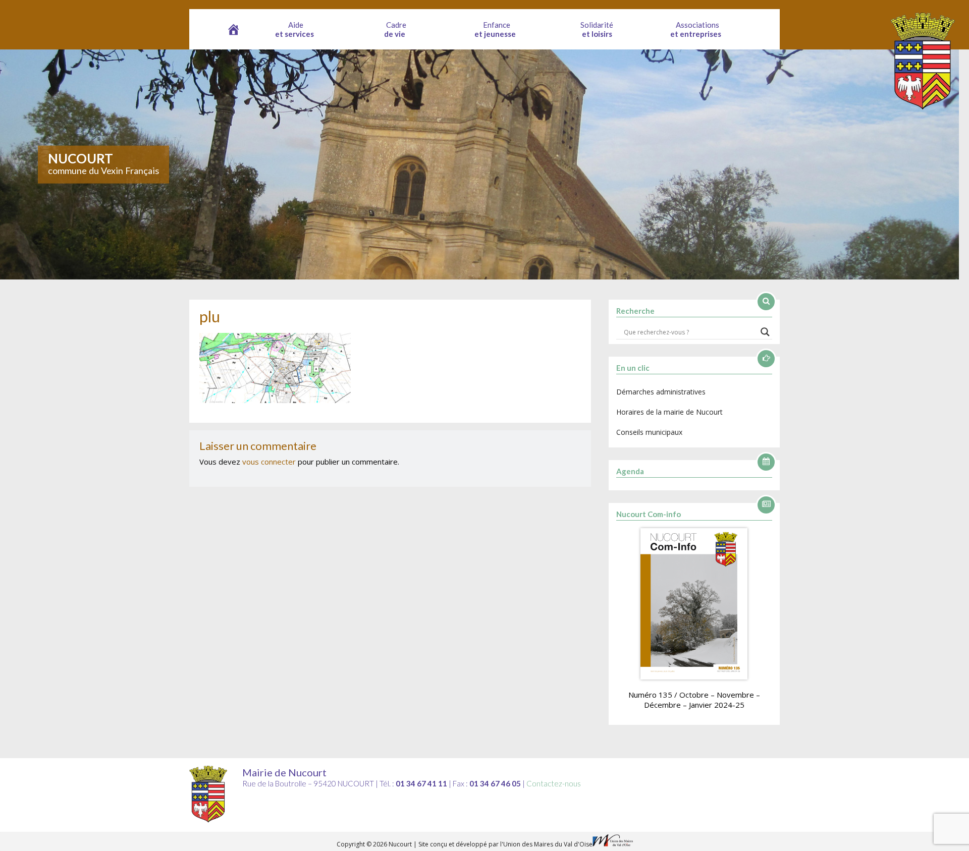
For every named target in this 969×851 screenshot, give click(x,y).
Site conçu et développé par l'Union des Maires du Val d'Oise (505, 844)
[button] (296, 29)
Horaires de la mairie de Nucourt (669, 412)
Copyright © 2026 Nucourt (375, 844)
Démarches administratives (661, 391)
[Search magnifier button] (765, 332)
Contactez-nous (553, 783)
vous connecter (269, 462)
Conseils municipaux (649, 432)
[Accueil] (234, 29)
